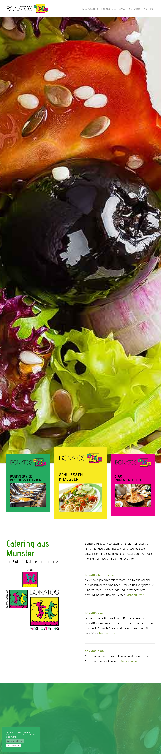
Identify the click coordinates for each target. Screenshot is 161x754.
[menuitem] (90, 8)
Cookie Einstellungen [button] (14, 741)
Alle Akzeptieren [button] (13, 745)
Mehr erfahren (135, 595)
